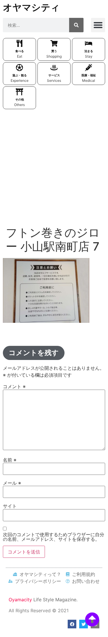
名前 (9, 460)
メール (12, 483)
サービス (54, 75)
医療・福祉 (89, 75)
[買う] (54, 43)
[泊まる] (88, 43)
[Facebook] (72, 624)
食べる (19, 51)
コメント (14, 386)
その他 (19, 99)
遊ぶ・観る (19, 75)
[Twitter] (83, 624)
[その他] (19, 91)
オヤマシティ (31, 7)
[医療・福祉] (88, 67)
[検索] (76, 25)
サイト (10, 506)
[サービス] (54, 67)
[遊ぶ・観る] (19, 67)
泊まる (88, 51)
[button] (98, 25)
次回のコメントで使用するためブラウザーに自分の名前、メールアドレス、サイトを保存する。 (53, 536)
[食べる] (19, 43)
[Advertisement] (54, 169)
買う (54, 51)
